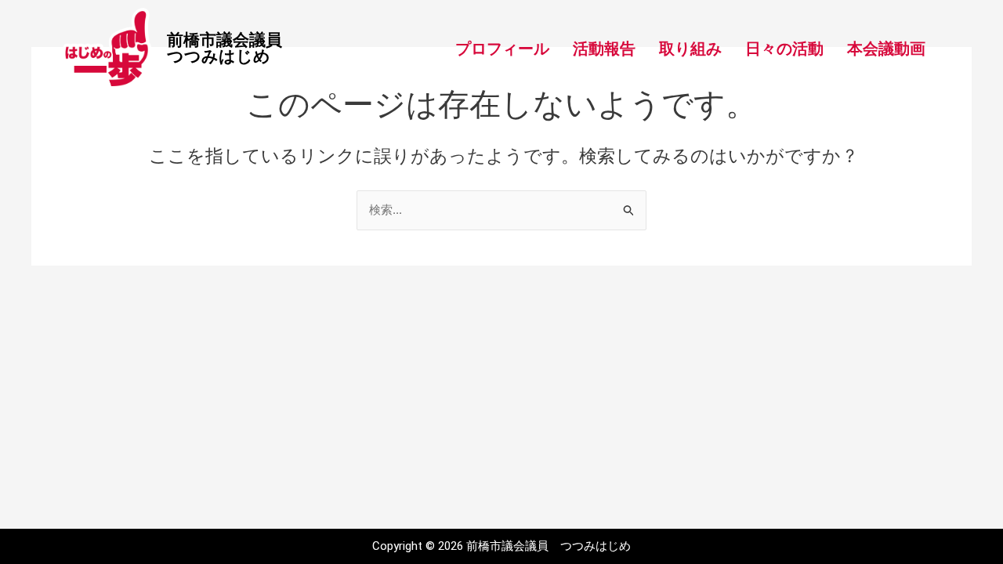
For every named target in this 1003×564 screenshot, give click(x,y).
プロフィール (502, 48)
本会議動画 (886, 48)
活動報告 (604, 48)
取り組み (690, 48)
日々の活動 (784, 48)
